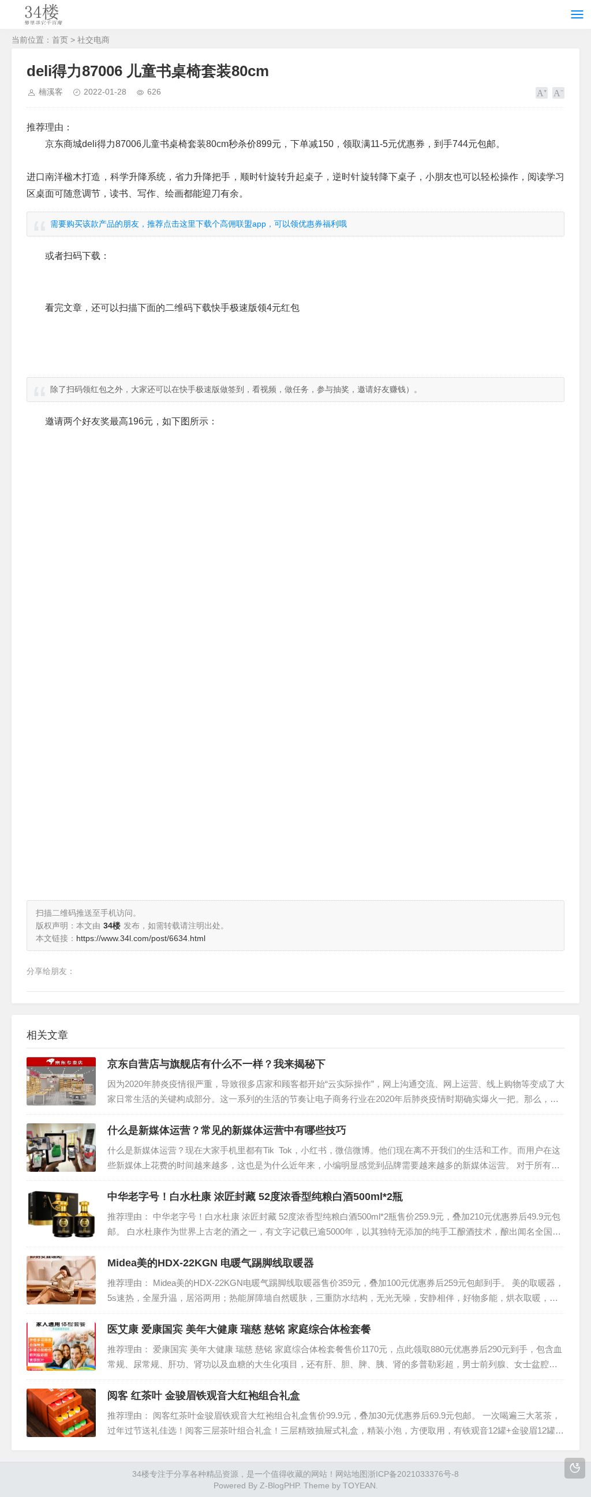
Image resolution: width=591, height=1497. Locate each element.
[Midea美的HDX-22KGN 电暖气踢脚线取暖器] (61, 1280)
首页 (60, 39)
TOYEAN (359, 1485)
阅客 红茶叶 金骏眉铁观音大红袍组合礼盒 (203, 1395)
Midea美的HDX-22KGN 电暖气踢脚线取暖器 (210, 1263)
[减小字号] (558, 93)
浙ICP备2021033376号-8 (413, 1474)
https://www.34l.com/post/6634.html (140, 938)
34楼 (140, 1474)
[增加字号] (542, 93)
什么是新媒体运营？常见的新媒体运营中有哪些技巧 (226, 1130)
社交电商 (93, 39)
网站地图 (351, 1474)
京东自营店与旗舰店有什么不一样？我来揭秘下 (216, 1064)
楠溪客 (51, 91)
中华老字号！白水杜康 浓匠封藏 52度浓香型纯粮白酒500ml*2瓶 (255, 1196)
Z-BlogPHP (279, 1485)
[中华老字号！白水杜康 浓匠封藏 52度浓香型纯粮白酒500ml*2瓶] (61, 1214)
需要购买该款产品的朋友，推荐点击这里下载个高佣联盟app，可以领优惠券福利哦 (198, 223)
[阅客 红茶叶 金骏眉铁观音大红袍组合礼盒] (61, 1413)
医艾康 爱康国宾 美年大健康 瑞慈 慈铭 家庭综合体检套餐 (239, 1329)
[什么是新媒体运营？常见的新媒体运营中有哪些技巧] (61, 1147)
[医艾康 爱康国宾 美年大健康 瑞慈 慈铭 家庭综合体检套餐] (61, 1346)
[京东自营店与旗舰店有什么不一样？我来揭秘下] (61, 1081)
